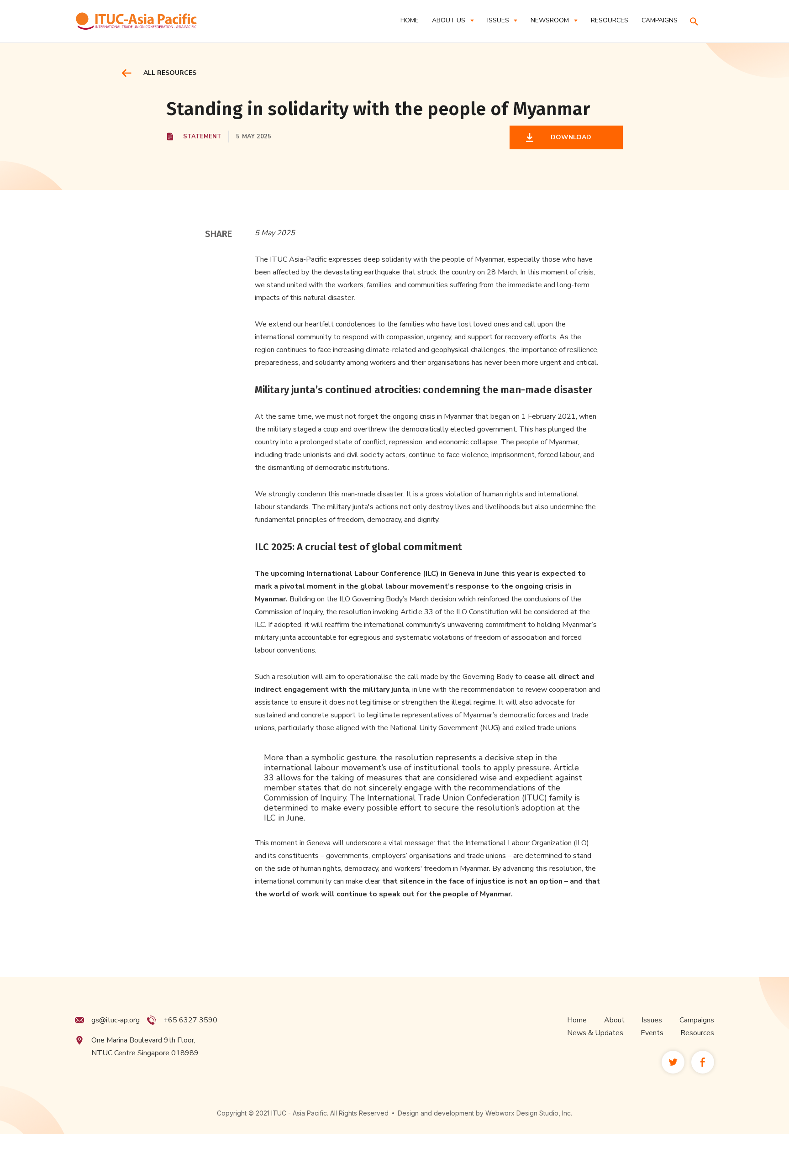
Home (409, 20)
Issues (652, 1020)
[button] (452, 20)
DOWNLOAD (569, 137)
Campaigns (696, 1020)
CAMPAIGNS (660, 20)
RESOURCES (609, 20)
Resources (697, 1033)
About (614, 1020)
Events (652, 1033)
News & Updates (595, 1033)
